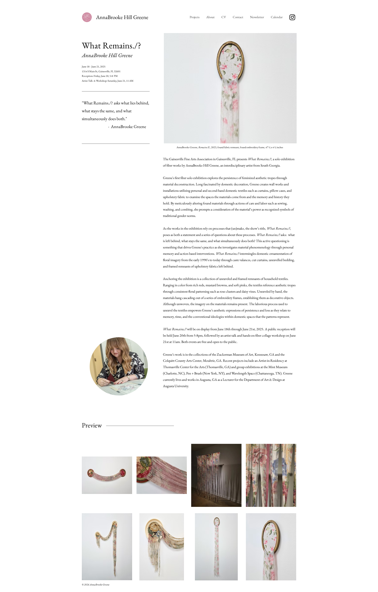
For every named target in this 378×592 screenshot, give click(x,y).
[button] (276, 17)
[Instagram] (292, 17)
